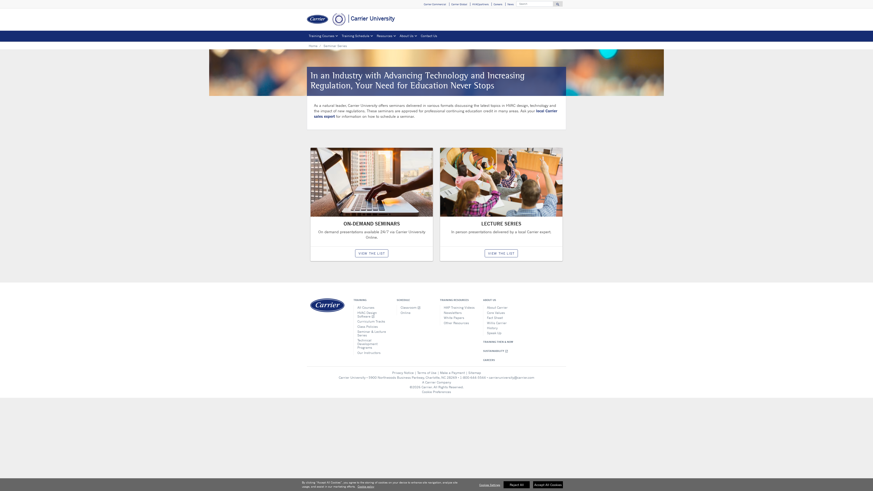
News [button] (510, 4)
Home (313, 46)
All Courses (365, 307)
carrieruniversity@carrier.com (511, 377)
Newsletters (453, 313)
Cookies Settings (489, 485)
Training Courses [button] (321, 36)
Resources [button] (384, 36)
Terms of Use (426, 373)
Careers (489, 360)
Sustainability (495, 351)
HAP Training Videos (459, 307)
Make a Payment (452, 373)
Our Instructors (369, 353)
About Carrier (497, 307)
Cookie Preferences (436, 392)
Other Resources (456, 323)
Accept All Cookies (548, 485)
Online (406, 313)
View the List (372, 253)
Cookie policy (366, 486)
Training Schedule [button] (355, 36)
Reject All (517, 485)
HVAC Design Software (367, 314)
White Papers (454, 318)
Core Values (496, 313)
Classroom (411, 307)
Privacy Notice (403, 373)
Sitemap (474, 373)
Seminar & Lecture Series (371, 333)
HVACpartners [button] (480, 4)
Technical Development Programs (367, 343)
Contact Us (429, 36)
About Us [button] (407, 36)
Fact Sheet (495, 318)
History (492, 328)
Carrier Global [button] (459, 4)
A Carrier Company (436, 382)
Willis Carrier (497, 323)
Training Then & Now (498, 341)
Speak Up (494, 333)
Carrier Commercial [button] (435, 4)
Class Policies (367, 326)
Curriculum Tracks (371, 321)
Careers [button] (498, 4)
